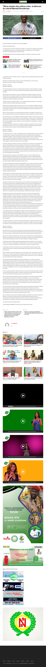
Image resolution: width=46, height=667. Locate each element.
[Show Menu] (3, 1)
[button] (23, 395)
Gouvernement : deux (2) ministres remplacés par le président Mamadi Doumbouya (33, 378)
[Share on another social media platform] (42, 38)
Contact (32, 661)
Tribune (13, 661)
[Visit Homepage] (23, 2)
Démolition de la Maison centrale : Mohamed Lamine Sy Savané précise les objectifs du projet (14, 60)
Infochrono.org (9, 663)
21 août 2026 (26, 380)
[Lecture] (4, 406)
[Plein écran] (41, 406)
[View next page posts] (24, 73)
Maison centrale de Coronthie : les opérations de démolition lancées (36, 60)
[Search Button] (42, 1)
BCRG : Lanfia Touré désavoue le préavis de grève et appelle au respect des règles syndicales (14, 66)
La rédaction (8, 11)
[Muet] (39, 406)
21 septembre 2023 (16, 11)
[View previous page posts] (22, 73)
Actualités (27, 11)
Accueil (4, 661)
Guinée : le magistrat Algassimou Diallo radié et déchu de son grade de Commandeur (11, 378)
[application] (23, 395)
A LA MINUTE (22, 11)
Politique (30, 11)
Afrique (18, 661)
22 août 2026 (11, 68)
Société (27, 661)
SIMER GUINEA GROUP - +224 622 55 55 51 (27, 663)
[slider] (22, 406)
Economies (22, 661)
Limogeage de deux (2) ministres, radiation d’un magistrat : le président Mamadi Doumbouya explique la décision (35, 66)
